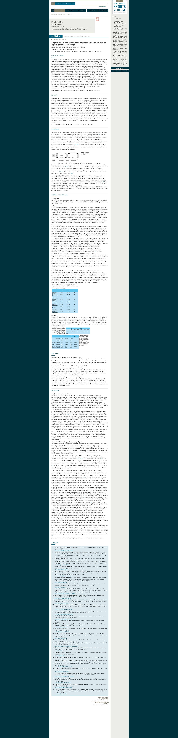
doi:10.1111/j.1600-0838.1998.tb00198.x (64, 609)
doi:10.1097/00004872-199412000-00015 (64, 550)
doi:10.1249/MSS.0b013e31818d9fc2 (63, 598)
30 (82, 458)
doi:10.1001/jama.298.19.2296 (61, 565)
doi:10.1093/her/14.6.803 (61, 694)
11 (60, 418)
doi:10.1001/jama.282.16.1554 (61, 603)
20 (72, 173)
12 (67, 414)
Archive (59, 10)
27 (52, 535)
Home (52, 14)
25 (78, 395)
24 (77, 144)
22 (70, 414)
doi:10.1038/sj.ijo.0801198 (61, 582)
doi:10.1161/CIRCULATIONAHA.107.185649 (65, 593)
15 (95, 251)
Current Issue (70, 10)
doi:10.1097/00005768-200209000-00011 (64, 614)
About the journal (102, 10)
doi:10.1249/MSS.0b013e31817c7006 (63, 687)
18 (68, 414)
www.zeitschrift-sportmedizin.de (67, 3)
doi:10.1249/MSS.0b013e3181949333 (63, 576)
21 (65, 166)
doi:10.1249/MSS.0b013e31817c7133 (63, 667)
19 (99, 134)
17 (62, 171)
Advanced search (102, 6)
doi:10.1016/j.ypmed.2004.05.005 (62, 632)
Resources (91, 10)
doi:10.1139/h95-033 (59, 655)
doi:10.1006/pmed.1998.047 (61, 569)
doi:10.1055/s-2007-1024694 (61, 627)
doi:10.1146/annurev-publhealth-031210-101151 (66, 646)
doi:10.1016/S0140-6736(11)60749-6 (63, 683)
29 (67, 166)
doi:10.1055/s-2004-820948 (61, 638)
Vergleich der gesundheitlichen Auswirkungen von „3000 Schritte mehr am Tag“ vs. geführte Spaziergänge (95, 14)
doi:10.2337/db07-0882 (60, 587)
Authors (81, 10)
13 (60, 171)
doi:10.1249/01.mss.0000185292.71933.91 (64, 676)
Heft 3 (69, 14)
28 (78, 144)
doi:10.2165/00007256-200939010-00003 (64, 619)
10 (96, 489)
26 (103, 182)
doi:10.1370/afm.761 (59, 651)
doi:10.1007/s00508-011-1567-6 (62, 671)
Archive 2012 (63, 14)
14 (71, 173)
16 (91, 502)
